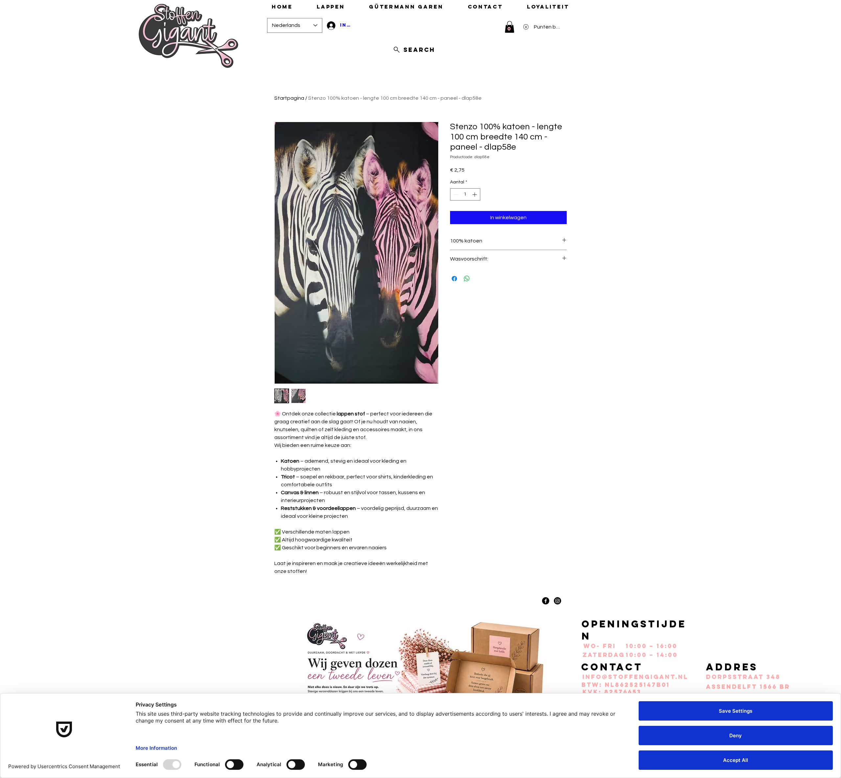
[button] (509, 27)
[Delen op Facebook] (454, 279)
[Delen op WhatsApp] (467, 279)
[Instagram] (557, 600)
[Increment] (475, 194)
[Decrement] (455, 194)
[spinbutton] (465, 194)
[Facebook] (545, 600)
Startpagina (289, 98)
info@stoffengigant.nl (635, 677)
